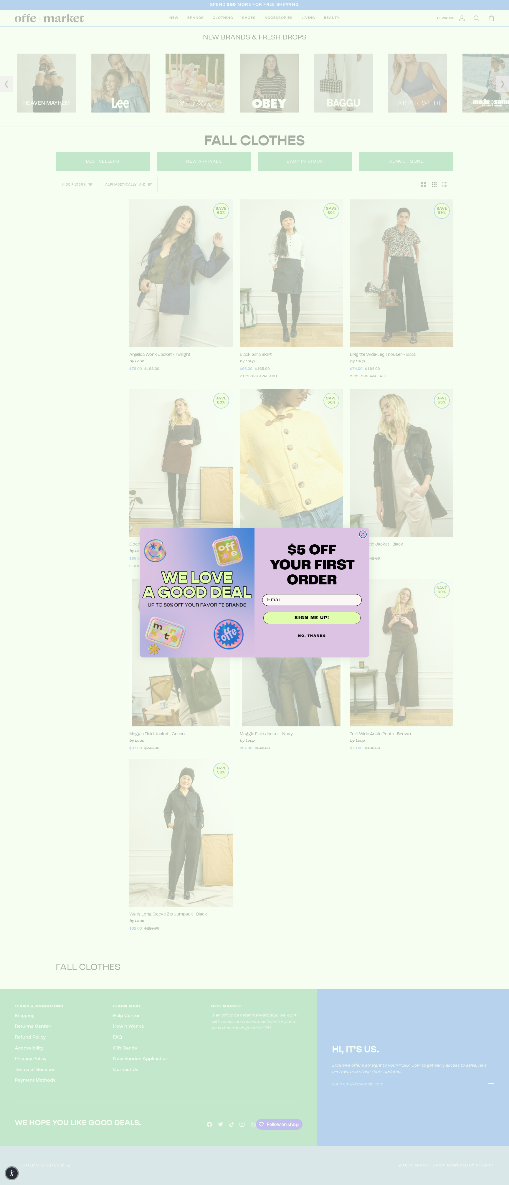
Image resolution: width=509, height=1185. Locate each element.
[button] (12, 1173)
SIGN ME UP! (312, 618)
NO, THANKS (312, 636)
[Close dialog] (362, 534)
